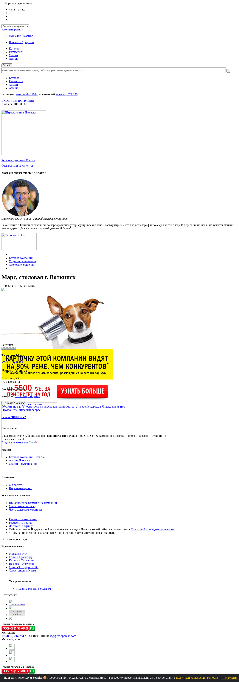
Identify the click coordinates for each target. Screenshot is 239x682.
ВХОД (5, 100)
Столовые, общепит (21, 264)
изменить (12, 29)
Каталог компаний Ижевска (27, 457)
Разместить (16, 51)
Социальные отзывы (19, 442)
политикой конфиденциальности (197, 677)
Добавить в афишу (21, 526)
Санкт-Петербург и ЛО (23, 567)
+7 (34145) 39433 (12, 362)
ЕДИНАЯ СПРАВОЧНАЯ (18, 35)
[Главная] (10, 254)
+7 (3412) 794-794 (12, 636)
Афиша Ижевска (19, 460)
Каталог (14, 48)
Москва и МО (18, 553)
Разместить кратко (20, 522)
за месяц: (66, 94)
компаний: (27, 94)
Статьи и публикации (23, 463)
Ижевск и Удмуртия (21, 42)
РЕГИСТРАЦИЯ (23, 100)
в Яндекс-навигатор (112, 406)
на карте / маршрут (14, 403)
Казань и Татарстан (21, 560)
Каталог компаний (21, 257)
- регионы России (18, 160)
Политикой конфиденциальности (152, 529)
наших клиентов (17, 165)
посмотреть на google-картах (80, 406)
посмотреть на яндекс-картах (43, 406)
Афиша (13, 58)
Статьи (13, 55)
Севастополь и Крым (22, 570)
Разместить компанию (23, 519)
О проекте (15, 484)
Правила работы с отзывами (34, 588)
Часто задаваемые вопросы (26, 509)
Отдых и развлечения (22, 261)
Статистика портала (22, 506)
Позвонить (9, 409)
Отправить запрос (29, 409)
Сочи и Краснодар (20, 557)
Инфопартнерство (20, 488)
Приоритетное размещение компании (33, 502)
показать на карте (12, 406)
